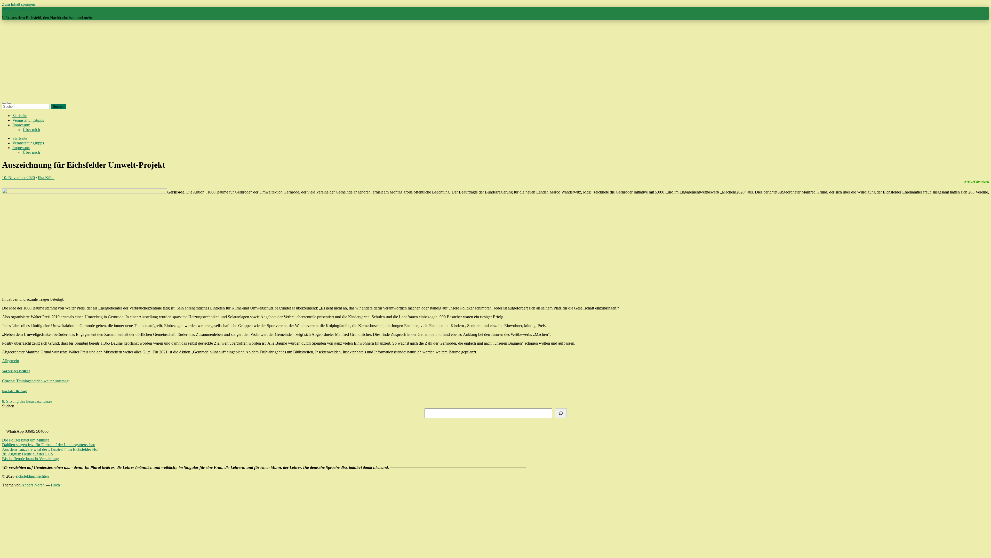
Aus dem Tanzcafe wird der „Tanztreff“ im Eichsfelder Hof (50, 449)
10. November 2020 (18, 177)
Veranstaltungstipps (28, 120)
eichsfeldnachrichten (18, 9)
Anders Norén (33, 485)
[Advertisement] (495, 60)
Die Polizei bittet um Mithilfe (25, 440)
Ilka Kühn (46, 177)
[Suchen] (561, 413)
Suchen (8, 406)
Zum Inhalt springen (18, 4)
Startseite (19, 115)
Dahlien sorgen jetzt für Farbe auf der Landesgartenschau (48, 445)
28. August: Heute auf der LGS (27, 454)
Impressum (21, 125)
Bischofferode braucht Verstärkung (30, 458)
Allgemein (10, 361)
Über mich (31, 129)
